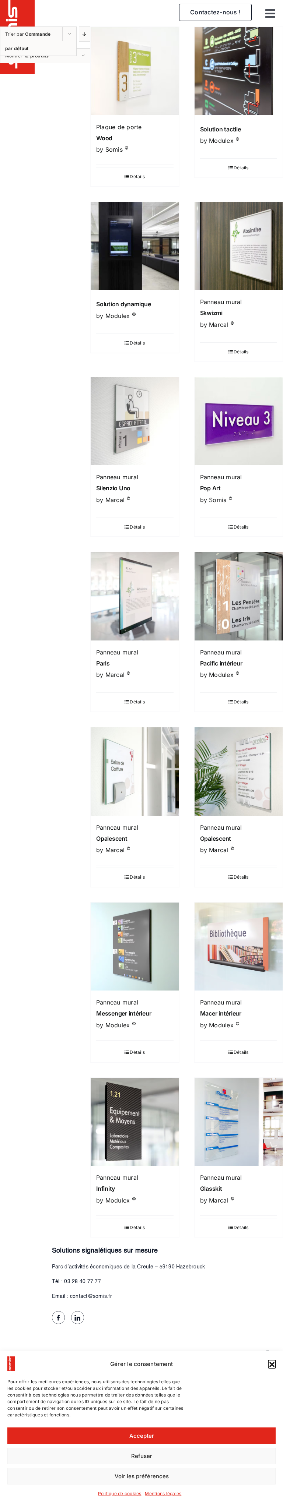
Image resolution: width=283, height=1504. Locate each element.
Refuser (141, 1455)
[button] (272, 1363)
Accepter (141, 1435)
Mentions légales (163, 1493)
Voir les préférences (142, 1476)
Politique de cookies (120, 1493)
